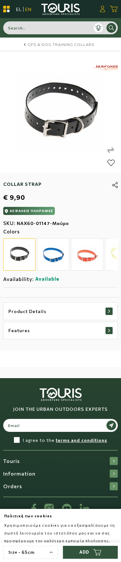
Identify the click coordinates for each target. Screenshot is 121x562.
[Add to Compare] (110, 150)
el (19, 9)
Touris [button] (11, 461)
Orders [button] (12, 486)
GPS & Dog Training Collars (61, 44)
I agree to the (65, 440)
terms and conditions (81, 440)
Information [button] (19, 473)
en (28, 9)
